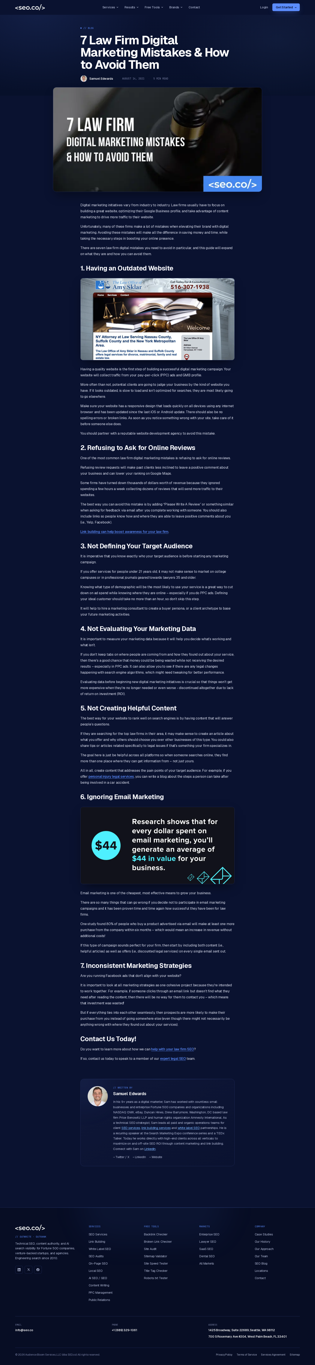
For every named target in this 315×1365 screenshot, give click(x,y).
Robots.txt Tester (156, 1278)
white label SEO (189, 1128)
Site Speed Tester (156, 1263)
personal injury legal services (111, 776)
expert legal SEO (173, 1058)
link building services (156, 1128)
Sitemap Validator (155, 1256)
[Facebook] (38, 1270)
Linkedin (150, 1149)
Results (129, 7)
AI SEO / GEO (98, 1278)
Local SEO (96, 1271)
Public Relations (99, 1300)
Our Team (261, 1256)
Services (108, 7)
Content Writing (99, 1285)
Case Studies (264, 1234)
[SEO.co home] (30, 7)
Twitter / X (121, 1157)
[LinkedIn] (19, 1270)
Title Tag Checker (156, 1271)
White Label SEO (100, 1249)
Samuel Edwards (101, 79)
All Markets (206, 1263)
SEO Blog (261, 1263)
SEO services (131, 1128)
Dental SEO (206, 1256)
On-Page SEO (98, 1263)
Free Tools (152, 7)
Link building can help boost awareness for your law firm (124, 531)
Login (264, 7)
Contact (194, 7)
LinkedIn (139, 1157)
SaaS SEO (206, 1249)
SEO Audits (96, 1256)
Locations (261, 1271)
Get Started (286, 7)
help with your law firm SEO (172, 1049)
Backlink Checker (156, 1234)
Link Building (97, 1242)
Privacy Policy (224, 1354)
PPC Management (101, 1293)
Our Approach (264, 1249)
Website (155, 1157)
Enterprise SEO (209, 1234)
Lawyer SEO (207, 1242)
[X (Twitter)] (28, 1270)
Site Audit (150, 1249)
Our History (262, 1242)
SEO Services (98, 1234)
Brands (174, 7)
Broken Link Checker (158, 1242)
